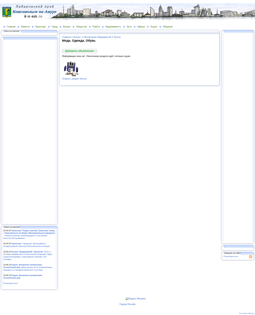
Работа (96, 26)
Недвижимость (113, 26)
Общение (168, 26)
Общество (81, 26)
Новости (25, 26)
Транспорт (40, 26)
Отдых (153, 26)
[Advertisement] (29, 131)
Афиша (141, 26)
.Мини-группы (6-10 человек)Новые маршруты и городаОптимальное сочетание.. (27, 267)
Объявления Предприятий (97, 37)
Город (55, 26)
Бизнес (67, 26)
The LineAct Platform (246, 313)
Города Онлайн (127, 304)
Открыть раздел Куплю (74, 78)
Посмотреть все (10, 283)
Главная (11, 26)
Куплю (117, 37)
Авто (129, 26)
